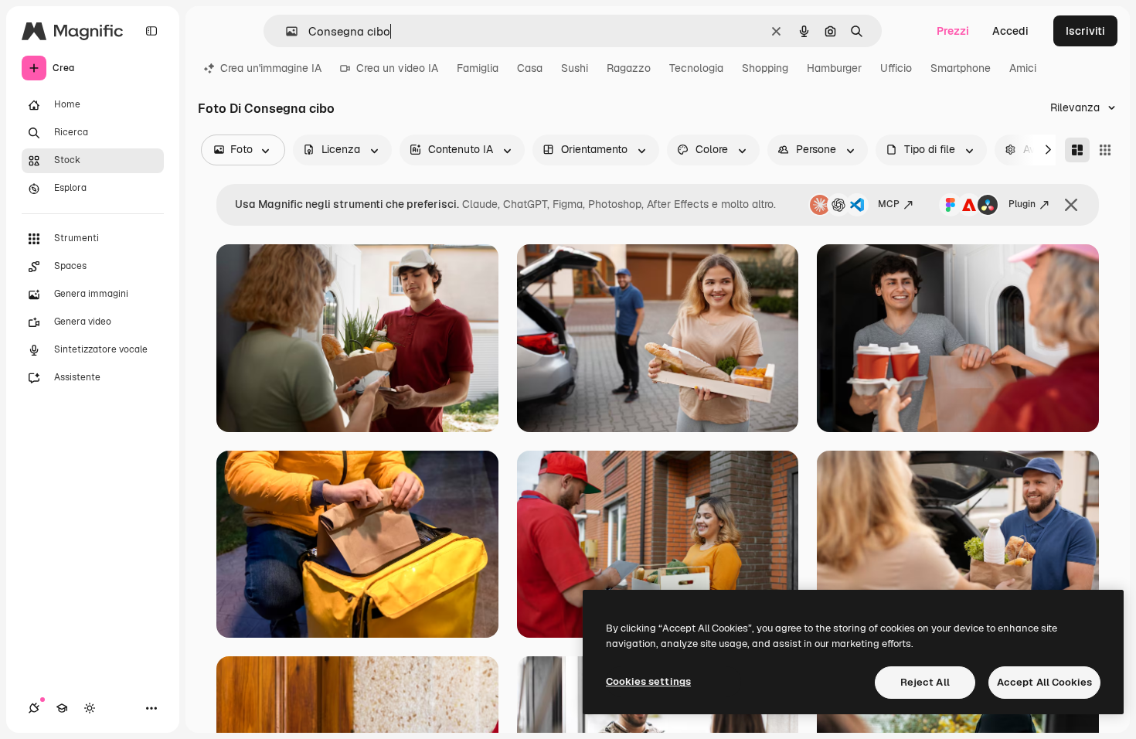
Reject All (925, 682)
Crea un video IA (397, 68)
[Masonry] (1077, 150)
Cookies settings (648, 681)
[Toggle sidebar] (151, 31)
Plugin (1022, 204)
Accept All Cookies (1044, 682)
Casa (529, 68)
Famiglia (477, 68)
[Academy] (61, 708)
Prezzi (953, 31)
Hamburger (834, 68)
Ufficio (896, 68)
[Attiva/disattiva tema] (89, 708)
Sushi (574, 68)
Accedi (1010, 31)
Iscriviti (1085, 31)
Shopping (765, 68)
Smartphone (960, 68)
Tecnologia (696, 68)
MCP (889, 204)
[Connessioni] (34, 708)
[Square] (1105, 150)
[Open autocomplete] (285, 31)
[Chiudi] (1071, 205)
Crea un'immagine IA (270, 68)
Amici (1022, 68)
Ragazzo (629, 68)
